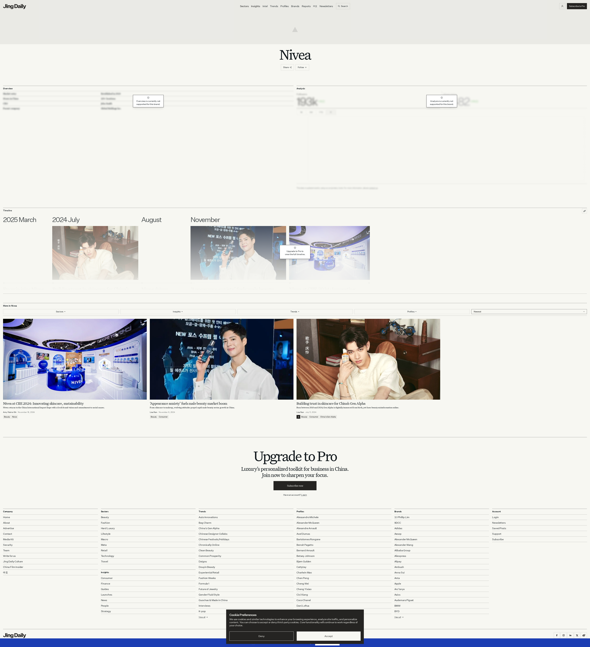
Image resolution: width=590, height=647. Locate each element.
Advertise (8, 528)
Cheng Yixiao (304, 589)
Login (304, 495)
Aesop (397, 533)
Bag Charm (205, 522)
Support (496, 533)
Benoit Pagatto (305, 544)
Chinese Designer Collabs (213, 533)
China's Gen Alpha (328, 417)
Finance (105, 583)
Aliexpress (400, 555)
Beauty (7, 417)
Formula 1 (204, 583)
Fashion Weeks (207, 578)
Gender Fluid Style (209, 594)
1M (301, 112)
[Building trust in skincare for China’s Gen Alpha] (368, 359)
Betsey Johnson (306, 555)
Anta (397, 578)
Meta (104, 544)
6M (311, 112)
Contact (7, 533)
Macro (104, 539)
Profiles (284, 6)
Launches (106, 594)
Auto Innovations (208, 517)
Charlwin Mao (304, 572)
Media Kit (8, 539)
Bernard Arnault (306, 550)
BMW (397, 605)
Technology (107, 555)
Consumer (163, 417)
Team (6, 550)
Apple (397, 583)
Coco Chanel (304, 600)
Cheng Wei (303, 583)
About (6, 522)
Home (6, 517)
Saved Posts (499, 528)
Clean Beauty (206, 550)
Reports (306, 6)
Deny (261, 636)
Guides (105, 589)
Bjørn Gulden (304, 561)
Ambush (399, 566)
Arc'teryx (399, 589)
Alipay (397, 561)
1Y (331, 112)
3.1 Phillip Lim (402, 517)
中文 (5, 572)
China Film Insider (13, 566)
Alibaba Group (402, 550)
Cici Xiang (302, 594)
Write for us (9, 555)
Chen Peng (303, 578)
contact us (373, 188)
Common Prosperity (210, 555)
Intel (265, 6)
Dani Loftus (303, 605)
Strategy (106, 611)
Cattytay (301, 566)
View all (397, 617)
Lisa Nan (153, 412)
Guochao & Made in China (213, 600)
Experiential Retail (209, 572)
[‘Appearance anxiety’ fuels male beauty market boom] (221, 359)
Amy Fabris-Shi (9, 412)
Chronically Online (209, 544)
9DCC (397, 522)
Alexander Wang (403, 544)
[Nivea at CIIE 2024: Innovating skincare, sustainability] (75, 359)
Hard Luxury (108, 528)
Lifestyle (106, 533)
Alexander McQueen (308, 522)
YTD (321, 112)
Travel (104, 561)
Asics (397, 594)
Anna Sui (399, 572)
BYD (397, 611)
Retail (104, 550)
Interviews (204, 605)
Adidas (398, 528)
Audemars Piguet (404, 600)
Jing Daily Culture (13, 561)
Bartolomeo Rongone (308, 539)
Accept (328, 636)
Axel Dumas (303, 533)
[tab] (368, 99)
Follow (301, 67)
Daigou (203, 561)
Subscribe (498, 539)
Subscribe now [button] (295, 485)
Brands (295, 6)
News (14, 417)
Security (8, 544)
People (105, 605)
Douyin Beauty (207, 566)
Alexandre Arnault (307, 528)
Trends (274, 6)
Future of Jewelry (208, 589)
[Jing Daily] (14, 6)
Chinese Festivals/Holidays (214, 539)
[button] (562, 6)
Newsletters (326, 6)
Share (286, 67)
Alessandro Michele (308, 517)
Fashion (105, 522)
